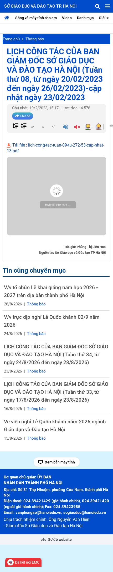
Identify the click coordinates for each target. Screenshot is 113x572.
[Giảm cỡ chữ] (32, 126)
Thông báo (34, 39)
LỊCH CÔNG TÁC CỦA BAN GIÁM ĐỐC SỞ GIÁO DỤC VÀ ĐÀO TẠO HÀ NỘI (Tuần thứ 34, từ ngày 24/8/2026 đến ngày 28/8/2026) (56, 354)
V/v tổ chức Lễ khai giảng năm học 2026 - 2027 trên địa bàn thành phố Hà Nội (51, 291)
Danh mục (85, 18)
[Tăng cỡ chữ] (53, 126)
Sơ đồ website (59, 539)
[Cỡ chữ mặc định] (43, 126)
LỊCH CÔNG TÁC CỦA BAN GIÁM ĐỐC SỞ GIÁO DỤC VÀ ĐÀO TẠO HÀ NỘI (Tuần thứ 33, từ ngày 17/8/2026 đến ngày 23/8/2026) (56, 392)
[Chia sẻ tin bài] (22, 116)
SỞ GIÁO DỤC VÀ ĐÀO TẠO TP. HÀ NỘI (40, 6)
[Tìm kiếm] (97, 6)
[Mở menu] (107, 6)
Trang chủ (11, 39)
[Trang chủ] (8, 18)
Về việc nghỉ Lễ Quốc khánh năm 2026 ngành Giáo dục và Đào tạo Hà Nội (55, 426)
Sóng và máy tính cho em (36, 18)
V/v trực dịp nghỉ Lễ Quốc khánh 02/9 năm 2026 (52, 321)
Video (67, 18)
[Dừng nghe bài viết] (77, 127)
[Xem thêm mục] (108, 17)
